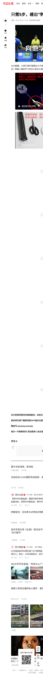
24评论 (20, 582)
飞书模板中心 (22, 670)
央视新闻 (14, 523)
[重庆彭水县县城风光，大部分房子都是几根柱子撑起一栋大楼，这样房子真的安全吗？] (20, 616)
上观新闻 (14, 540)
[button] (18, 3)
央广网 (13, 488)
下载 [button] (37, 664)
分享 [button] (5, 47)
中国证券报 (15, 470)
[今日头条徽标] (8, 3)
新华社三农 (15, 599)
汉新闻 (13, 582)
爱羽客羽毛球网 (34, 20)
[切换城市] (32, 3)
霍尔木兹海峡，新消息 (22, 466)
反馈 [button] (38, 658)
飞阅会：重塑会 (33, 670)
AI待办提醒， (32, 672)
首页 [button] (38, 650)
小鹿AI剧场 (15, 665)
